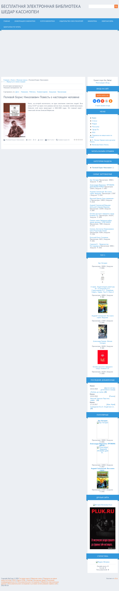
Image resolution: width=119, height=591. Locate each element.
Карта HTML (21, 580)
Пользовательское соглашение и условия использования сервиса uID (33, 584)
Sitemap (29, 580)
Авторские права (40, 580)
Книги (13, 80)
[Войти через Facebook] (98, 101)
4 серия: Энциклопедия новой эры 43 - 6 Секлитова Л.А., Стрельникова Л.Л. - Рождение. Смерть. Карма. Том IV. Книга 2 (103, 289)
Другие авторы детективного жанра (108, 389)
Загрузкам (52, 92)
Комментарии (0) (63, 140)
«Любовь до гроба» (97, 392)
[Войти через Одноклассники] (110, 101)
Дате (17, 92)
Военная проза (22, 80)
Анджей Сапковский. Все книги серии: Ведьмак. (101, 192)
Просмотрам (62, 92)
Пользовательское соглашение (29, 582)
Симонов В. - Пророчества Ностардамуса (99, 245)
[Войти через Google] (106, 101)
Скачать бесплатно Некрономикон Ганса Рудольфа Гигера (102, 230)
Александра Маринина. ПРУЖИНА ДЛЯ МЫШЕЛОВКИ (102, 186)
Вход (107, 83)
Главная (6, 80)
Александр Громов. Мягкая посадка (102, 342)
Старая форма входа (102, 105)
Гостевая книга (24, 578)
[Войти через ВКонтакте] (94, 101)
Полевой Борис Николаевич (15, 140)
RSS (14, 580)
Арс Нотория (94, 180)
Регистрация (100, 83)
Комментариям (42, 92)
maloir (41, 140)
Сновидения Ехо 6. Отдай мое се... (102, 407)
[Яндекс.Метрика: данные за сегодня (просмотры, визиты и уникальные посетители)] (102, 562)
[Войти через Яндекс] (102, 101)
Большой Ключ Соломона (99, 237)
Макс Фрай (111, 404)
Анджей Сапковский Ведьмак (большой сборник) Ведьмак (100, 206)
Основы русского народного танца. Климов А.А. (102, 367)
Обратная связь (36, 578)
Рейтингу (32, 92)
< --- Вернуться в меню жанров (14, 82)
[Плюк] (102, 549)
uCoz (116, 578)
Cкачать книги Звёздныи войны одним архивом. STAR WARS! (101, 221)
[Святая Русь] (102, 505)
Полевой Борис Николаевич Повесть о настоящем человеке (41, 97)
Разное (112, 396)
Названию (24, 92)
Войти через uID (102, 95)
